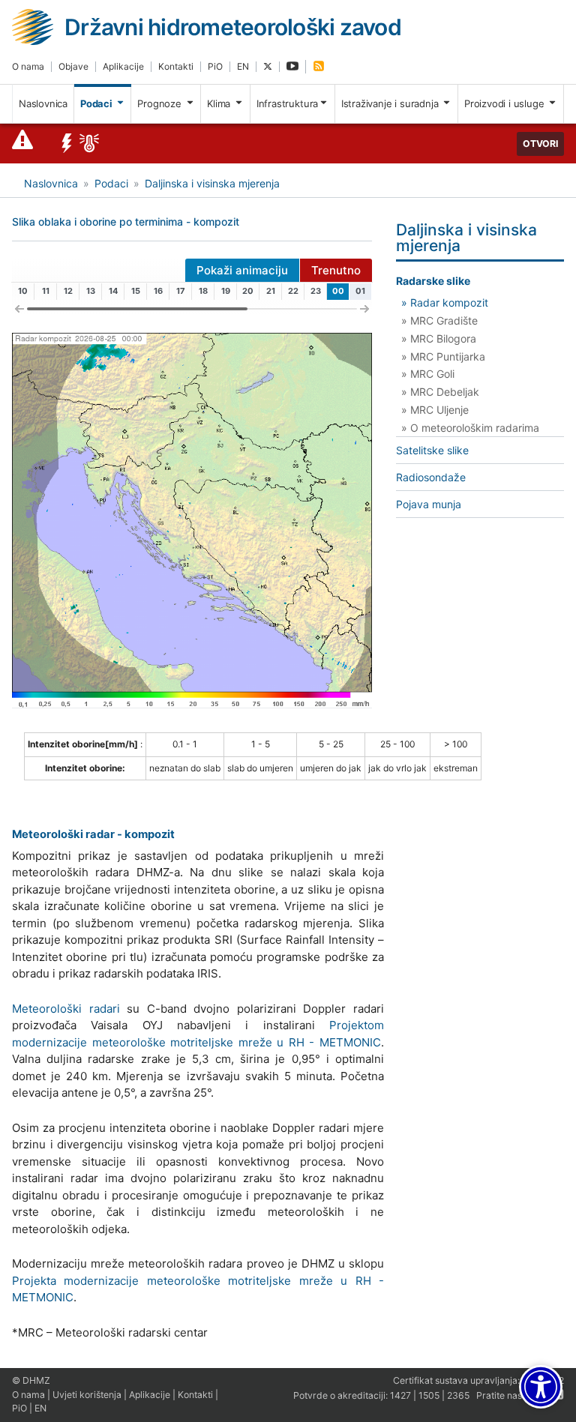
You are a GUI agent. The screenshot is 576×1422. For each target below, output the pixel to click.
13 (90, 291)
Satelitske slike (432, 450)
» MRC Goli (427, 373)
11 (46, 291)
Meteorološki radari (66, 1008)
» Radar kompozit (444, 302)
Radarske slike (433, 280)
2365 (458, 1395)
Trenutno (336, 270)
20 (248, 291)
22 (293, 291)
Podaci (97, 103)
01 (360, 291)
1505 (429, 1395)
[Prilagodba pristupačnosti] (540, 1387)
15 (135, 291)
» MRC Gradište (439, 320)
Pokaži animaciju (242, 270)
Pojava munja (428, 504)
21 (270, 291)
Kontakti (176, 66)
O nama (28, 66)
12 (68, 291)
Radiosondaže (431, 477)
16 (158, 291)
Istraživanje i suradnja (391, 103)
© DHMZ (31, 1380)
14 (113, 291)
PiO (215, 66)
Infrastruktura (287, 103)
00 (338, 291)
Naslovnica (43, 103)
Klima (220, 103)
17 (180, 291)
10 (23, 291)
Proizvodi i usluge (505, 103)
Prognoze (160, 103)
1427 (400, 1395)
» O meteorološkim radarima (470, 427)
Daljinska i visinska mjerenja (212, 183)
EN (243, 66)
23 (315, 291)
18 (203, 291)
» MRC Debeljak (440, 391)
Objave (73, 66)
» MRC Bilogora (438, 338)
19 (225, 291)
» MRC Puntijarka (443, 356)
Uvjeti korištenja (87, 1394)
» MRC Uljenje (435, 409)
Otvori (540, 143)
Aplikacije (123, 66)
